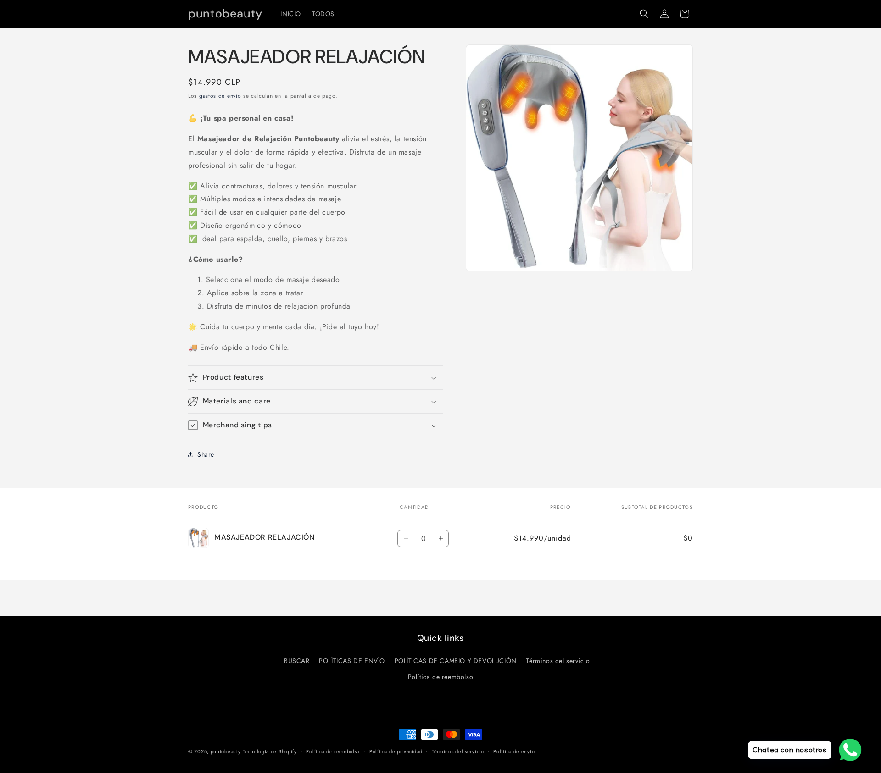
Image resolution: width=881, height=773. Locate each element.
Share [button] (205, 454)
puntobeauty (226, 751)
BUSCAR (297, 660)
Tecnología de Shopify (270, 751)
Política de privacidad (395, 751)
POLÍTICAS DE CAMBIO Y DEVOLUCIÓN (456, 660)
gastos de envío (220, 96)
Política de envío (514, 751)
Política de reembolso (441, 676)
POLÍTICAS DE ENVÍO (352, 660)
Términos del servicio (558, 660)
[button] (644, 14)
